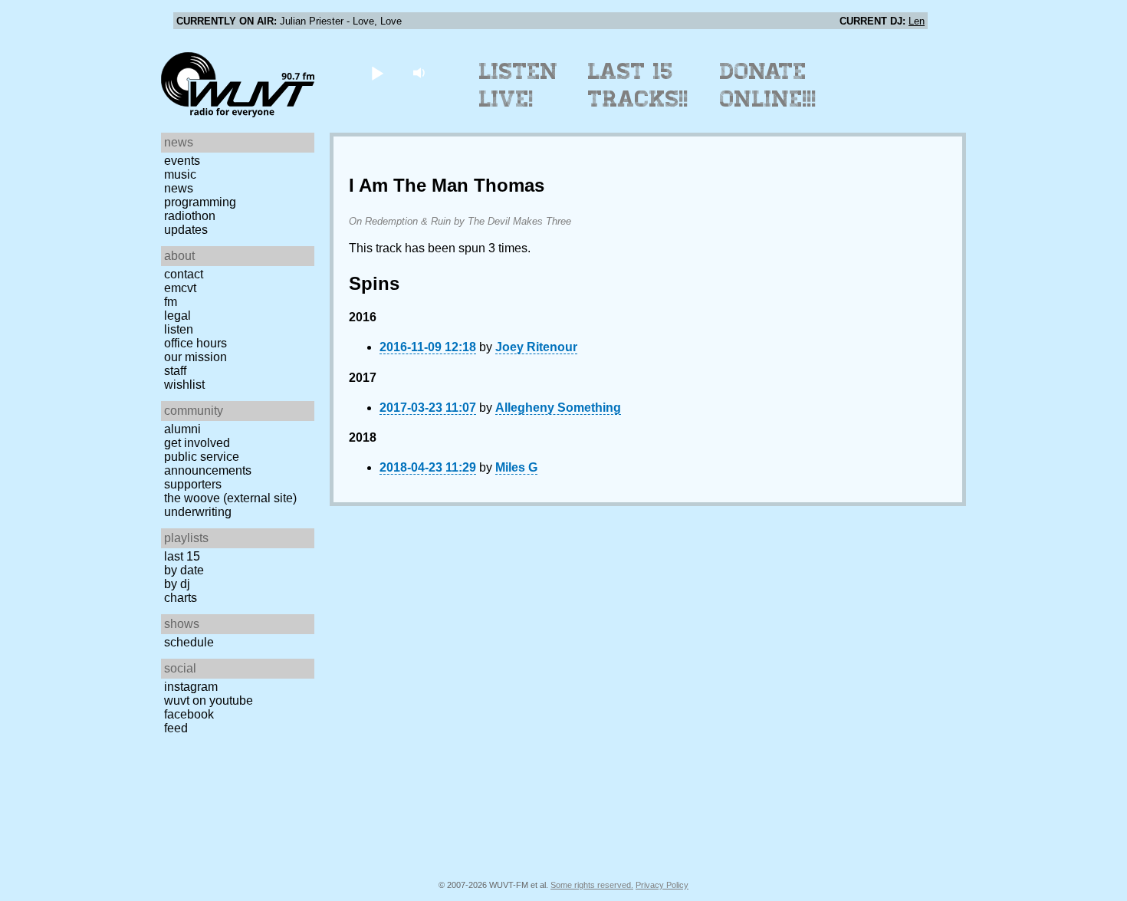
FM (170, 301)
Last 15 (182, 556)
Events (182, 160)
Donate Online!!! (768, 85)
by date (184, 570)
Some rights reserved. (591, 884)
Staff (175, 370)
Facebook (189, 714)
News (178, 188)
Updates (186, 229)
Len (917, 21)
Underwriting (198, 511)
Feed (176, 728)
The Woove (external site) (230, 498)
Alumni (182, 429)
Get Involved (197, 442)
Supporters (193, 484)
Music (180, 174)
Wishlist (184, 384)
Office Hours (195, 343)
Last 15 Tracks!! (638, 85)
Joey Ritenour (536, 346)
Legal (177, 315)
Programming (200, 202)
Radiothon (189, 215)
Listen (178, 329)
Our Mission (195, 356)
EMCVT (180, 287)
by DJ (177, 583)
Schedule (189, 642)
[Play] (377, 72)
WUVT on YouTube (208, 700)
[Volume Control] (420, 72)
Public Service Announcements (207, 463)
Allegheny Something (558, 407)
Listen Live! (518, 85)
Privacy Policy (662, 884)
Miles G (516, 467)
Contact (183, 274)
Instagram (191, 686)
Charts (180, 597)
